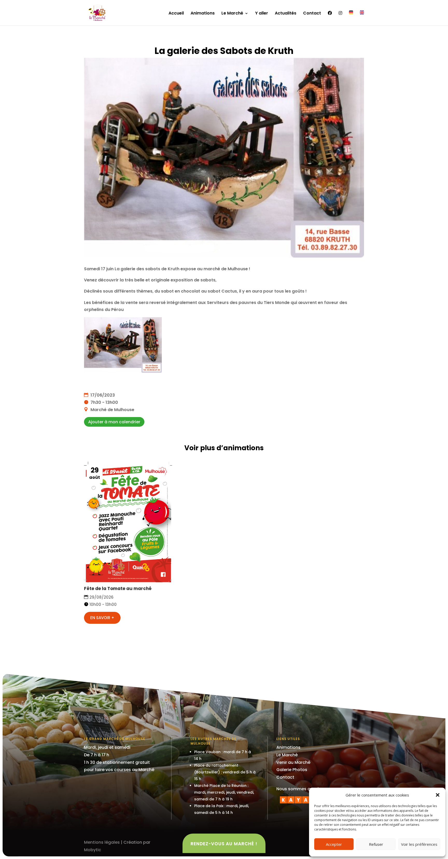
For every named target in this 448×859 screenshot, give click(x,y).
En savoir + (102, 617)
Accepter (334, 844)
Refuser (376, 844)
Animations (203, 13)
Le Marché (232, 13)
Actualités (285, 13)
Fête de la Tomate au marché (117, 588)
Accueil (176, 13)
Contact (312, 13)
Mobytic (92, 850)
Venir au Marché (293, 762)
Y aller (261, 13)
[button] (437, 795)
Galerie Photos (291, 770)
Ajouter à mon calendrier (114, 422)
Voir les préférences (419, 844)
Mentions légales (102, 842)
